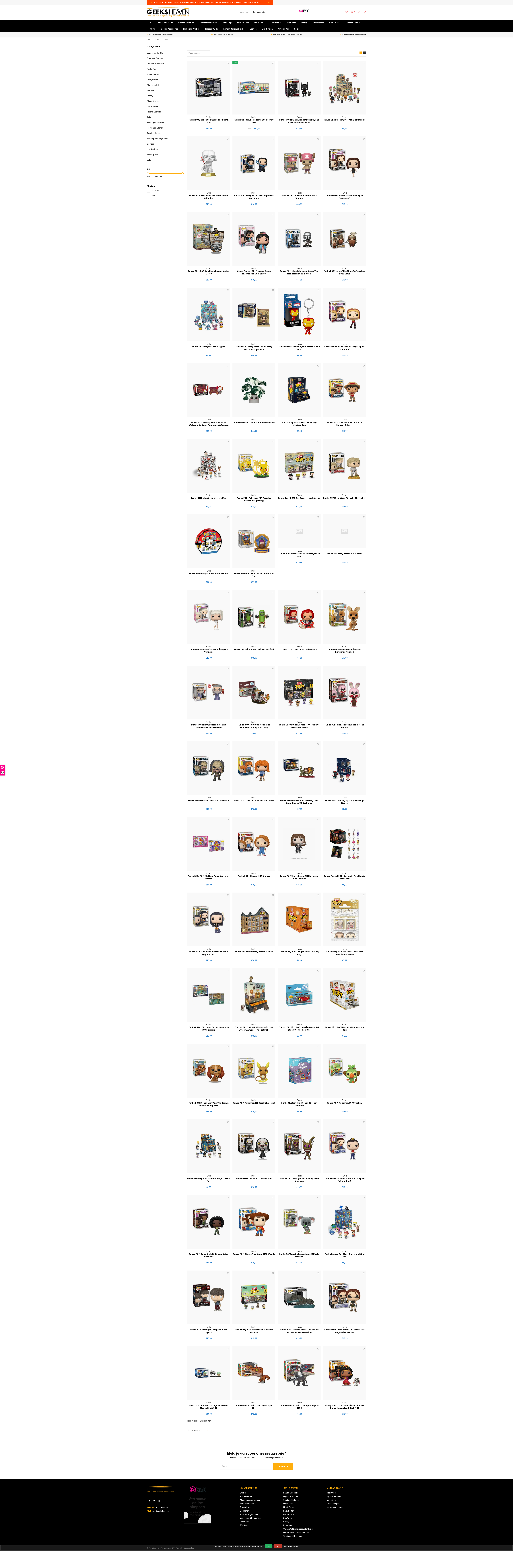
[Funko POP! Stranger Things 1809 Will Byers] (208, 1297)
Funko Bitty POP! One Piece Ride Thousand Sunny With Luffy (254, 726)
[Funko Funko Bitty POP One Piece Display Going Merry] (208, 239)
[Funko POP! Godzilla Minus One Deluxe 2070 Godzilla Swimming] (299, 1297)
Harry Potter (259, 23)
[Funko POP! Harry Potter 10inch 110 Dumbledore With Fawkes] (208, 692)
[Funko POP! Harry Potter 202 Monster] (344, 531)
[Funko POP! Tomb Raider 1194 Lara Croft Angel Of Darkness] (344, 1297)
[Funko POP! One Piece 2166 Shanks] (299, 617)
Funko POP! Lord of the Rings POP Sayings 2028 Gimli (344, 272)
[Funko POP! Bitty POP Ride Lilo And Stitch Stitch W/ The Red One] (299, 995)
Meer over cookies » (291, 1546)
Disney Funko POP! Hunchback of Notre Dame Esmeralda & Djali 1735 (344, 1406)
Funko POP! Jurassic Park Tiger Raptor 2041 (253, 1406)
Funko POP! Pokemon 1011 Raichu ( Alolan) (254, 1103)
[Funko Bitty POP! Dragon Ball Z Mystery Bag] (299, 919)
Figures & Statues (186, 23)
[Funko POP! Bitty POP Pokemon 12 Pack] (208, 541)
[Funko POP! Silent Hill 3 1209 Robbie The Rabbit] (344, 692)
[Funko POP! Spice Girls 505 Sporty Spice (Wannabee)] (344, 1146)
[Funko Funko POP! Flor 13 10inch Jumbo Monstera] (253, 390)
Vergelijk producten (335, 1507)
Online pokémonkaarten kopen (296, 1532)
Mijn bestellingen (334, 1496)
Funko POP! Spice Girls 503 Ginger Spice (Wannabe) (344, 348)
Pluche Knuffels (353, 23)
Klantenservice (259, 12)
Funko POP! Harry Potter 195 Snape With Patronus (254, 197)
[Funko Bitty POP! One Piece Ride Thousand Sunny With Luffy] (253, 692)
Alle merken (156, 191)
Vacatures (244, 1522)
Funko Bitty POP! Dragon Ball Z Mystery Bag (299, 953)
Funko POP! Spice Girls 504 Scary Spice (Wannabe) (208, 1255)
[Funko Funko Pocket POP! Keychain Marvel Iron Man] (299, 314)
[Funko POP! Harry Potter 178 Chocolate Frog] (253, 541)
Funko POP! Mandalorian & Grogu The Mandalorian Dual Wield (299, 272)
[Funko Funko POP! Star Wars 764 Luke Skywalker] (344, 466)
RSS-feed (244, 1525)
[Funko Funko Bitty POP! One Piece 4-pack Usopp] (299, 466)
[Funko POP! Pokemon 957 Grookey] (344, 1070)
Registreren (332, 1493)
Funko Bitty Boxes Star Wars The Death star (209, 121)
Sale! (296, 29)
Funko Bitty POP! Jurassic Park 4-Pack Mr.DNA (254, 1331)
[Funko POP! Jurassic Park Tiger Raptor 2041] (253, 1373)
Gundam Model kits (208, 23)
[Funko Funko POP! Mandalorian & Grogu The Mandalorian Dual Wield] (299, 239)
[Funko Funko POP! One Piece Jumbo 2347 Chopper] (299, 163)
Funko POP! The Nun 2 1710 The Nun (254, 1178)
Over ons (244, 12)
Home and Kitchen (191, 29)
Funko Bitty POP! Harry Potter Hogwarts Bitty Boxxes (209, 1028)
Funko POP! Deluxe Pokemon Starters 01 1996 (254, 121)
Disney (304, 23)
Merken (157, 40)
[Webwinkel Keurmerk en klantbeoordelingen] (197, 1503)
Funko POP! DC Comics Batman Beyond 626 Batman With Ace (299, 121)
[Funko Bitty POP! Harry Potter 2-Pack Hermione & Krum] (344, 919)
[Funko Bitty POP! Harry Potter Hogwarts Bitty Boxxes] (208, 995)
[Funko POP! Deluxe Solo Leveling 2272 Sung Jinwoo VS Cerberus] (299, 768)
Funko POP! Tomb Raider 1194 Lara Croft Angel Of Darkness (344, 1331)
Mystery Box (283, 29)
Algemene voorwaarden (250, 1500)
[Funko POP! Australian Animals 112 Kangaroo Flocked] (344, 617)
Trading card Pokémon (292, 1536)
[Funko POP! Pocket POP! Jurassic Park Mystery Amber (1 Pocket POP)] (253, 995)
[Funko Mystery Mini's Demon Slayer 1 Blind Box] (208, 1146)
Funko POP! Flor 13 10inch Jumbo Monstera (253, 422)
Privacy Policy (245, 1507)
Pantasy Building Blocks (233, 29)
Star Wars (291, 23)
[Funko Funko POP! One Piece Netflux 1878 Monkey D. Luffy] (344, 390)
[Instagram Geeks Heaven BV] (159, 1500)
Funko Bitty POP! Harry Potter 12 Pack (254, 951)
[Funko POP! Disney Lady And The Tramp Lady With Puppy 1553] (208, 1070)
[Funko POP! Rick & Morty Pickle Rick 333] (253, 617)
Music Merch (318, 23)
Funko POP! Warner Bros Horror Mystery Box (299, 555)
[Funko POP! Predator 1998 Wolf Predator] (208, 768)
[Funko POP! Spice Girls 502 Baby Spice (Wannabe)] (208, 617)
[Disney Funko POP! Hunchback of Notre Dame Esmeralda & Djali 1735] (344, 1373)
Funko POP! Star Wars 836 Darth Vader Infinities (208, 197)
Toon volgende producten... (199, 1421)
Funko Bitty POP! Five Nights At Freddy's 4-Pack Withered (299, 726)
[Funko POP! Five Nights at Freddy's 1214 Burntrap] (299, 1146)
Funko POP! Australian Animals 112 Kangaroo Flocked (344, 650)
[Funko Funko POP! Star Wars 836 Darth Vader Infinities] (208, 163)
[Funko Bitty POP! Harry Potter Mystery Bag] (344, 995)
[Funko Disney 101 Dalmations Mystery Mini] (208, 466)
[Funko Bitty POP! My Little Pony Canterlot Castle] (208, 844)
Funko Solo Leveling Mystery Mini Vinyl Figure (344, 801)
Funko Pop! (227, 23)
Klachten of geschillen (249, 1514)
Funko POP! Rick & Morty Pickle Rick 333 (254, 649)
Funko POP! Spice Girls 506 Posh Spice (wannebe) (344, 197)
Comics (253, 29)
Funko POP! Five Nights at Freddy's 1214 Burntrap (299, 1180)
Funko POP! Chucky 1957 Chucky (254, 876)
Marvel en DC (276, 23)
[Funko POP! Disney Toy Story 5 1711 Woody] (253, 1222)
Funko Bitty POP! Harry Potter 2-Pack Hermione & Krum (344, 953)
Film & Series (243, 23)
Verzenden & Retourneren (251, 1518)
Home (149, 40)
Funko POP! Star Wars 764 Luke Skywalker (344, 498)
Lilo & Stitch (267, 29)
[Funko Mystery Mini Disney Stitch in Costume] (299, 1070)
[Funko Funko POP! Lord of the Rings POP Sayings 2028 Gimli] (344, 239)
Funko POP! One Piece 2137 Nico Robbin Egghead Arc (208, 953)
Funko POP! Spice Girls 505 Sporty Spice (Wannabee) (344, 1180)
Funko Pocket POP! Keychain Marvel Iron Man (299, 348)
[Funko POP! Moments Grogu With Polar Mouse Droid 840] (208, 1373)
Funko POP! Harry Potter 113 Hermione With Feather (299, 877)
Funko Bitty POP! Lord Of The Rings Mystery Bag (299, 423)
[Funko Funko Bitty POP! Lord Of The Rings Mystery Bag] (299, 390)
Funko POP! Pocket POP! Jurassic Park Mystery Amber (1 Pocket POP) (254, 1028)
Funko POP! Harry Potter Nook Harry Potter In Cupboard (254, 348)
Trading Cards (211, 29)
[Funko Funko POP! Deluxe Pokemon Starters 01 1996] (253, 87)
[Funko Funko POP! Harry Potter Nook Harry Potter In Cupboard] (253, 314)
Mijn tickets (331, 1500)
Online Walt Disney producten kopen (298, 1529)
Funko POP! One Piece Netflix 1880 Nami (254, 800)
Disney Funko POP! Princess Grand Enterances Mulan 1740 (253, 272)
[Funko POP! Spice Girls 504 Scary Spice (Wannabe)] (208, 1222)
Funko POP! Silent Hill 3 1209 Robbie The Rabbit (344, 726)
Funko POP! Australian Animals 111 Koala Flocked (299, 1255)
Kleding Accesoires (169, 29)
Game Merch (335, 23)
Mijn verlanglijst (333, 1504)
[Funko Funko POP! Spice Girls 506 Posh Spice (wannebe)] (344, 163)
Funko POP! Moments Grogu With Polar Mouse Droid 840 (208, 1406)
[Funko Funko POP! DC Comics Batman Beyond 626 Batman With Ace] (299, 87)
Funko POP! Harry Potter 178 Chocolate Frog (254, 575)
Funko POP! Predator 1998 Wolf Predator (208, 800)
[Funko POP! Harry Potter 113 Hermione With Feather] (299, 844)
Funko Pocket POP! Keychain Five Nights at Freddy (344, 877)
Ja (269, 1546)
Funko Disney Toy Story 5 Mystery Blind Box (344, 1255)
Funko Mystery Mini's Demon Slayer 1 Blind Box (208, 1180)
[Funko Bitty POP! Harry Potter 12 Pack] (253, 919)
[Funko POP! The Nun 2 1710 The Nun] (253, 1146)
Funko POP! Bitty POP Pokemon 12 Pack (208, 573)
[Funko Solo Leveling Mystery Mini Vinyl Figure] (344, 768)
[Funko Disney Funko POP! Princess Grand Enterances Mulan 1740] (253, 239)
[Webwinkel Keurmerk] (304, 10)
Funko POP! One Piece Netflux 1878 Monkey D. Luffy (344, 423)
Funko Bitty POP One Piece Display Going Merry (208, 272)
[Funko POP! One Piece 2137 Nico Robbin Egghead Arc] (208, 919)
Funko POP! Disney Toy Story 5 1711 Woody (254, 1254)
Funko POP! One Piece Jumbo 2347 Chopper (299, 197)
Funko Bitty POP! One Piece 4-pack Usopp (299, 498)
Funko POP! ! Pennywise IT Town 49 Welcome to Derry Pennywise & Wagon (209, 423)
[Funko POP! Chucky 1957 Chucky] (253, 844)
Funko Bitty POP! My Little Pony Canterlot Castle (209, 877)
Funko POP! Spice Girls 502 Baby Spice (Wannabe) (208, 650)
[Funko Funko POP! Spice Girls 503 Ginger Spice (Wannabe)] (344, 314)
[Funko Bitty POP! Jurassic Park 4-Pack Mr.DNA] (253, 1297)
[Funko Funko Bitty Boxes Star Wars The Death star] (208, 87)
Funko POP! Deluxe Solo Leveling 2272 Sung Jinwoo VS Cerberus (299, 801)
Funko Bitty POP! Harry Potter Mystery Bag (344, 1028)
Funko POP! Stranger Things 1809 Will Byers (208, 1331)
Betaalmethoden (247, 1504)
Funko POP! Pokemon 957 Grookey (344, 1103)
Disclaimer (244, 1511)
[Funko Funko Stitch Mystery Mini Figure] (208, 314)
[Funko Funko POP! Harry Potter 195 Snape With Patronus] (253, 163)
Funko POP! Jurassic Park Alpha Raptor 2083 (299, 1406)
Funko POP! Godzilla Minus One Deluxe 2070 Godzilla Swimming (299, 1331)
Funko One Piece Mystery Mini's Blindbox (344, 120)
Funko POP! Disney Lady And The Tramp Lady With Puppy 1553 (209, 1104)
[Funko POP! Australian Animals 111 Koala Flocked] (299, 1222)
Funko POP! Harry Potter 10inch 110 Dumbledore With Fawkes (208, 726)
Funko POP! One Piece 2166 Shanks (299, 649)
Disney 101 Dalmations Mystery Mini (208, 498)
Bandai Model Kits (165, 23)
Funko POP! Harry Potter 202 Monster (345, 553)
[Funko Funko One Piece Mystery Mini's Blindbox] (344, 87)
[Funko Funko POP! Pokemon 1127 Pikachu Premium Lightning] (253, 466)
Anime (152, 29)
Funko (166, 40)
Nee (278, 1546)
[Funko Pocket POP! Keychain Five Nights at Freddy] (344, 844)
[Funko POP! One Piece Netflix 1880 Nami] (253, 768)
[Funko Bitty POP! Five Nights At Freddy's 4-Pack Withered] (299, 692)
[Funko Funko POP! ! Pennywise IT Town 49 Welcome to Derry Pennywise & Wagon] (208, 390)
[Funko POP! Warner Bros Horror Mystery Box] (299, 531)
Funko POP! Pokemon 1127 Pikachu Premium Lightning (254, 499)
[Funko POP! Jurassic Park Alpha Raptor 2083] (299, 1373)
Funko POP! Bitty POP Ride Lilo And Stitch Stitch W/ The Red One (299, 1028)
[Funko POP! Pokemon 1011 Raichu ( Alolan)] (253, 1070)
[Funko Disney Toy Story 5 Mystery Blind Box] (344, 1222)
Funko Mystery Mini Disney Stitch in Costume (299, 1104)
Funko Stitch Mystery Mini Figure (208, 346)
